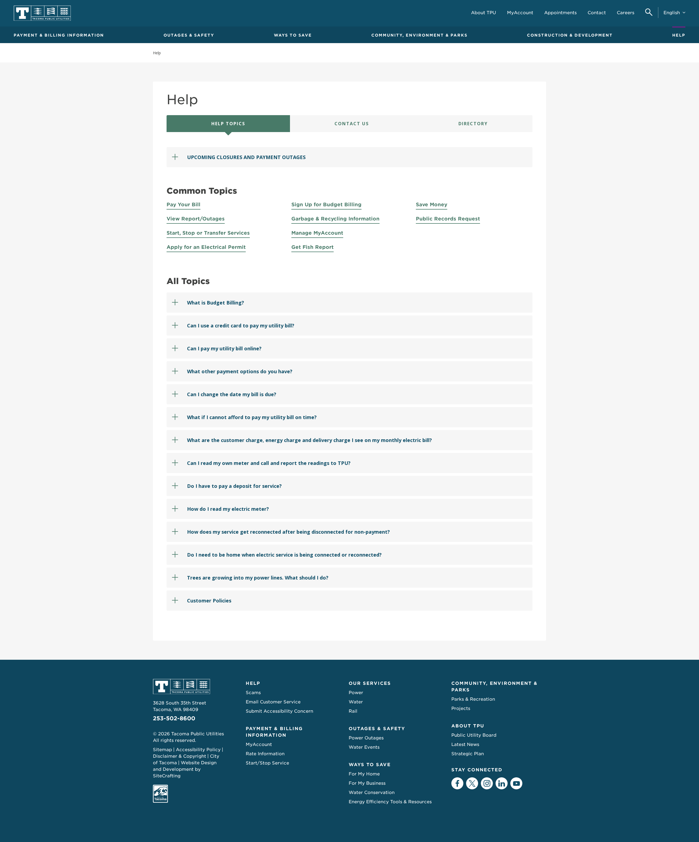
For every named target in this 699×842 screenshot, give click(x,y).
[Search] (649, 12)
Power (356, 692)
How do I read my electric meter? (228, 509)
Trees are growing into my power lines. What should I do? (257, 577)
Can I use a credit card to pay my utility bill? (240, 325)
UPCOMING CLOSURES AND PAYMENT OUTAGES (246, 157)
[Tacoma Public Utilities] (42, 13)
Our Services (370, 683)
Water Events (364, 747)
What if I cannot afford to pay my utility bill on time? (252, 417)
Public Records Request (448, 219)
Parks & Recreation (473, 699)
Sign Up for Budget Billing (326, 204)
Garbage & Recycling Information (335, 219)
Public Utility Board (473, 735)
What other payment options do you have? (239, 371)
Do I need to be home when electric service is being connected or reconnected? (284, 554)
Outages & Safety (189, 35)
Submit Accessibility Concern (279, 711)
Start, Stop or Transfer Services (208, 233)
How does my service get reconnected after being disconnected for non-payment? (288, 532)
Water (356, 701)
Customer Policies (209, 600)
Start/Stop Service (267, 763)
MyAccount (259, 744)
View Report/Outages (196, 219)
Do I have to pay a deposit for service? (234, 486)
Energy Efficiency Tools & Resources (390, 801)
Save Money (431, 204)
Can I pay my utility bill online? (224, 348)
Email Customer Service (273, 701)
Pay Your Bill (183, 204)
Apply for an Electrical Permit (206, 247)
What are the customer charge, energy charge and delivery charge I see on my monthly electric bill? (309, 440)
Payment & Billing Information (59, 35)
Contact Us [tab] (351, 124)
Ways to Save (293, 35)
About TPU (467, 725)
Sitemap (162, 749)
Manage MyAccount (317, 233)
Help (678, 35)
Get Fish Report (312, 247)
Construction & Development (570, 35)
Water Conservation (372, 792)
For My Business (367, 783)
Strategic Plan (467, 753)
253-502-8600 (174, 718)
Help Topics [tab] (228, 124)
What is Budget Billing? (215, 302)
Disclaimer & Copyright (179, 756)
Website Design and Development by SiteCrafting (185, 769)
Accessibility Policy (198, 749)
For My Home (364, 774)
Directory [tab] (473, 124)
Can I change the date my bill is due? (231, 394)
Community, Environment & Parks (419, 35)
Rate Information (265, 753)
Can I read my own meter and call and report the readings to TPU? (269, 463)
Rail (353, 711)
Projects (460, 708)
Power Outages (366, 738)
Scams (253, 692)
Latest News (465, 744)
